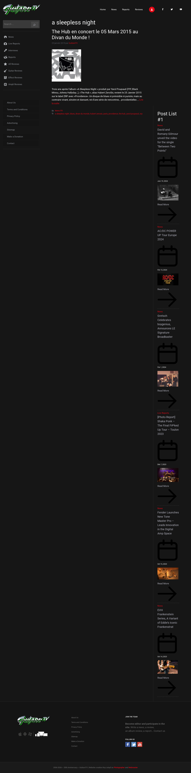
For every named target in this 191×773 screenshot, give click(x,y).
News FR (59, 111)
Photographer (119, 767)
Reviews (139, 9)
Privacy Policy (13, 116)
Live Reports (14, 43)
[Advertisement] (169, 62)
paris (105, 114)
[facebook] (127, 746)
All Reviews (13, 64)
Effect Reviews (15, 77)
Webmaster (133, 767)
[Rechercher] (34, 24)
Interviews (13, 50)
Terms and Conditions (17, 109)
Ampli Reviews (15, 84)
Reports (125, 9)
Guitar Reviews (15, 71)
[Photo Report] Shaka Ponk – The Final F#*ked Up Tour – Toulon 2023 (168, 425)
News (114, 9)
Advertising (12, 123)
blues (72, 114)
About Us (11, 102)
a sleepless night (62, 114)
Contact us (159, 731)
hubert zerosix (96, 114)
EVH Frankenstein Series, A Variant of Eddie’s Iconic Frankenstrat (167, 618)
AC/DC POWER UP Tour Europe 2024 (167, 235)
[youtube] (139, 746)
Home (103, 9)
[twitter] (133, 746)
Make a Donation (15, 136)
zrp (141, 114)
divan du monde (82, 114)
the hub (122, 114)
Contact (10, 143)
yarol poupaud (132, 114)
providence (113, 114)
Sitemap (11, 130)
